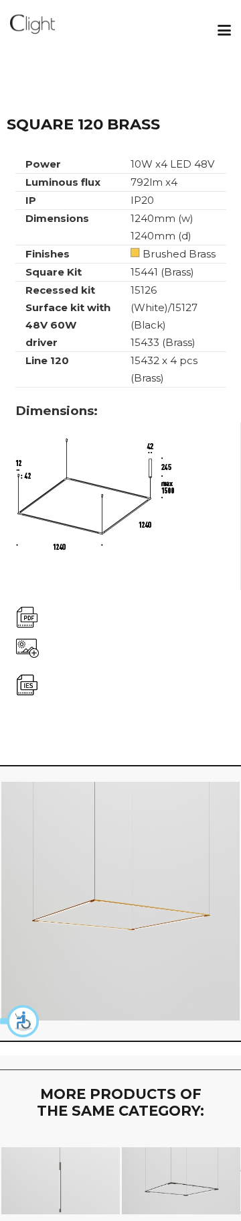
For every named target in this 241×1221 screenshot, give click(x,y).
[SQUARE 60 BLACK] (181, 1180)
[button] (20, 1021)
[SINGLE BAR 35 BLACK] (60, 1180)
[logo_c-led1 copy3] (32, 30)
